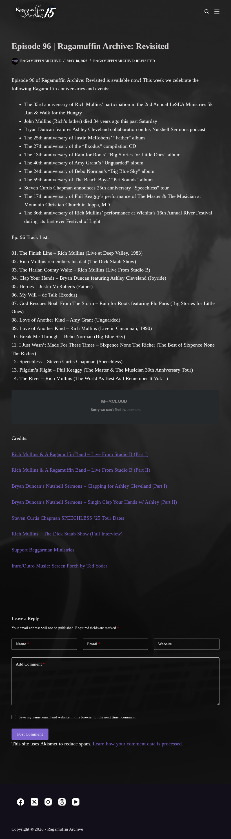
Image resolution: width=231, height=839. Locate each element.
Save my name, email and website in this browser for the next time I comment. (77, 717)
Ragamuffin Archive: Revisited (124, 61)
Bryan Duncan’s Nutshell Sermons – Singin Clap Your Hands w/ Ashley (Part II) (94, 502)
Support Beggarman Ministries (43, 550)
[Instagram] (48, 802)
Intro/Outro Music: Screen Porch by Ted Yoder (59, 566)
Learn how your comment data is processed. (138, 744)
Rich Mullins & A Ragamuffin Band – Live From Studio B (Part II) (81, 470)
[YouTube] (75, 802)
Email (94, 644)
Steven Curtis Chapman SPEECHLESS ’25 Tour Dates (68, 518)
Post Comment (30, 734)
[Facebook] (20, 802)
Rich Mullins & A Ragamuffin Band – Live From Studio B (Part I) (80, 454)
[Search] (207, 11)
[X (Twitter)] (34, 802)
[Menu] (216, 11)
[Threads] (62, 802)
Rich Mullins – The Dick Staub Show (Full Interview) (67, 534)
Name (23, 644)
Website (165, 644)
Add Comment (30, 664)
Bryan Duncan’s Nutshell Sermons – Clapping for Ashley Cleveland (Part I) (89, 486)
